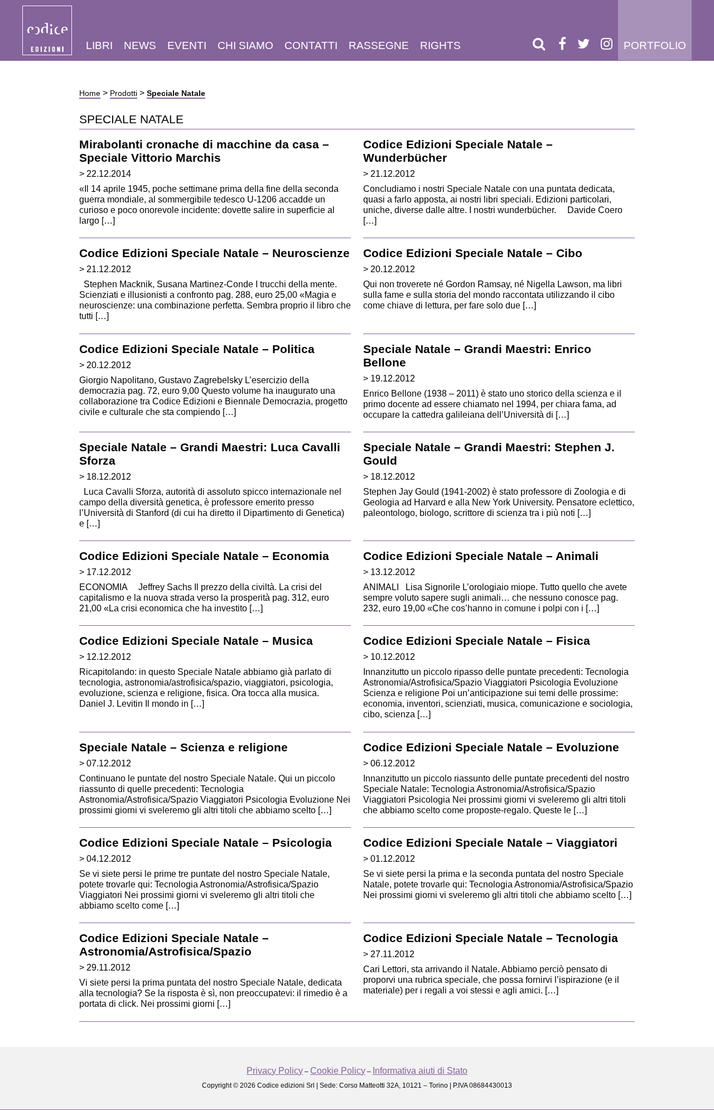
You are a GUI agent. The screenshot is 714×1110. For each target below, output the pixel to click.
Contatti (310, 45)
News (140, 45)
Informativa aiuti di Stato (420, 1070)
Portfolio (655, 45)
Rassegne (379, 45)
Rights (440, 45)
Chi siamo (245, 45)
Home (89, 93)
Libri (99, 45)
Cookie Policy (337, 1070)
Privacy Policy (275, 1070)
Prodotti (123, 93)
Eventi (186, 45)
